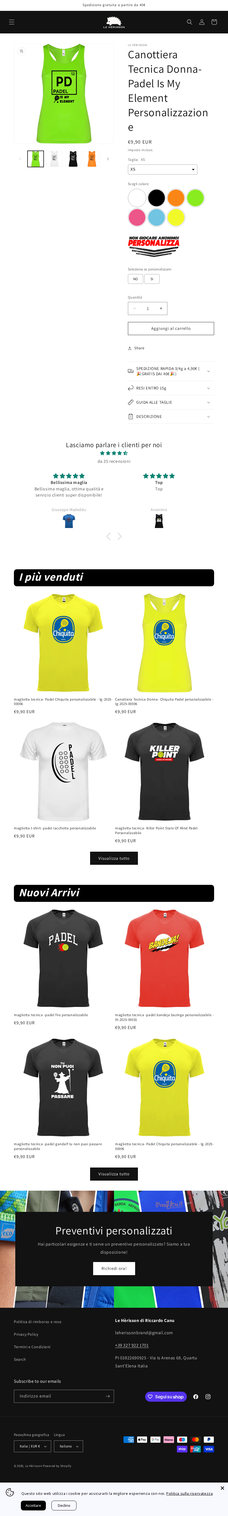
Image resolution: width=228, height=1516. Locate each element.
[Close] (222, 1488)
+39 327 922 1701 (132, 1345)
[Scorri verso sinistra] (20, 159)
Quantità (135, 297)
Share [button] (139, 347)
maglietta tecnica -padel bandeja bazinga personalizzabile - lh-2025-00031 (164, 1017)
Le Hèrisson (33, 1466)
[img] (114, 453)
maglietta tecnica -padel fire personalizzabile (51, 1015)
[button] (12, 22)
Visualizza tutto (114, 858)
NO (135, 279)
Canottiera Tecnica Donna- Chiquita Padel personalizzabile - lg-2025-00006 (164, 701)
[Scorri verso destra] (108, 159)
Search (20, 1359)
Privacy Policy (26, 1334)
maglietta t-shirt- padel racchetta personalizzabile (55, 828)
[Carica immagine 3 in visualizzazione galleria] (73, 159)
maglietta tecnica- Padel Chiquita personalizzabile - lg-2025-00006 (63, 701)
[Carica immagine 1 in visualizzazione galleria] (36, 159)
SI (151, 279)
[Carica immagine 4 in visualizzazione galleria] (92, 159)
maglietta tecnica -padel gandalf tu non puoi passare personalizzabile (58, 1146)
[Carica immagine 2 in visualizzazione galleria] (54, 159)
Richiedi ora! (114, 1268)
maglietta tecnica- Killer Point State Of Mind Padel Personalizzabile (156, 830)
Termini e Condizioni (32, 1346)
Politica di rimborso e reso (37, 1321)
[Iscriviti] (107, 1396)
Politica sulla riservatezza (189, 1493)
